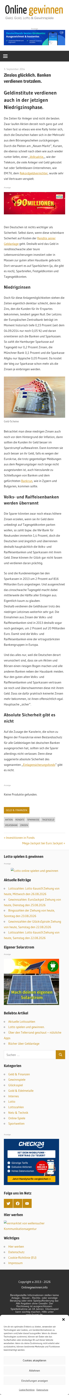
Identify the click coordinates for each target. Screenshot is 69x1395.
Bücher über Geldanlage (23, 1043)
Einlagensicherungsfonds (39, 765)
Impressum (15, 1263)
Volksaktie (36, 157)
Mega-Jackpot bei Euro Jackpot (42, 843)
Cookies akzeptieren (34, 1360)
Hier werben (16, 1246)
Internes (13, 1096)
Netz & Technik (18, 1112)
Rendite (19, 819)
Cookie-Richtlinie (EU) (22, 1257)
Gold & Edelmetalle (20, 1091)
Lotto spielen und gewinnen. (26, 1027)
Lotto (11, 1101)
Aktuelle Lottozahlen (21, 1021)
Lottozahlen (16, 1107)
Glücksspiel (15, 1085)
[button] (63, 1319)
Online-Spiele (16, 1118)
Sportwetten (16, 1123)
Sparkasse (33, 819)
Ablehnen (34, 1370)
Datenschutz (42, 1389)
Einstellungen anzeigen (34, 1380)
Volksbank (11, 825)
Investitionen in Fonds (20, 838)
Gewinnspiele (16, 1079)
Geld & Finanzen (16, 810)
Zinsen (24, 825)
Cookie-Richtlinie (27, 1389)
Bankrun (26, 481)
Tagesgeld (48, 819)
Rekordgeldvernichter (34, 173)
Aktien (9, 819)
